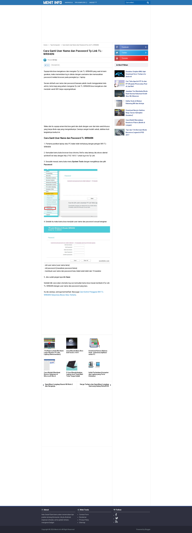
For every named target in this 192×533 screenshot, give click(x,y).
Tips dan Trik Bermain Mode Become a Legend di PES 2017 (136, 132)
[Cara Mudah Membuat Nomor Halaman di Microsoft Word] (54, 364)
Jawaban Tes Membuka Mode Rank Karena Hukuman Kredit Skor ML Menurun (137, 93)
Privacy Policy (84, 520)
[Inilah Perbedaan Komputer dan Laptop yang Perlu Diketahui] (99, 364)
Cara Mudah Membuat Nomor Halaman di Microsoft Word (52, 374)
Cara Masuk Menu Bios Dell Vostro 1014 (74, 351)
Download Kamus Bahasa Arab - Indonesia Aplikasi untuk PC (98, 352)
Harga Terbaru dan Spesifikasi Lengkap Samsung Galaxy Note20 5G (94, 385)
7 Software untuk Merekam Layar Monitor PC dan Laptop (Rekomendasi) (54, 352)
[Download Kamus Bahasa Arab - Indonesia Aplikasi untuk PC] (99, 343)
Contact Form (84, 514)
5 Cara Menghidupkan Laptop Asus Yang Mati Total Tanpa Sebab (74, 374)
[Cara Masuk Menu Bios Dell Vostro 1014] (76, 343)
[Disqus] (77, 417)
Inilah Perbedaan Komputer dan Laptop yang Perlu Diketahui (99, 374)
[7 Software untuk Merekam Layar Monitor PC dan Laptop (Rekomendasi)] (54, 343)
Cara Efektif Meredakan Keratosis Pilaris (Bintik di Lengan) (135, 122)
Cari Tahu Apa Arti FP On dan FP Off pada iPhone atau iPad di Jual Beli (136, 83)
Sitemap (82, 522)
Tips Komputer (55, 65)
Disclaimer (83, 517)
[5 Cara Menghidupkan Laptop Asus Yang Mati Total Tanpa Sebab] (76, 364)
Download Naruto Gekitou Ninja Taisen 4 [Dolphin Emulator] (135, 112)
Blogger (147, 529)
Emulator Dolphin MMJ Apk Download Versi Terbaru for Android (136, 74)
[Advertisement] (96, 24)
